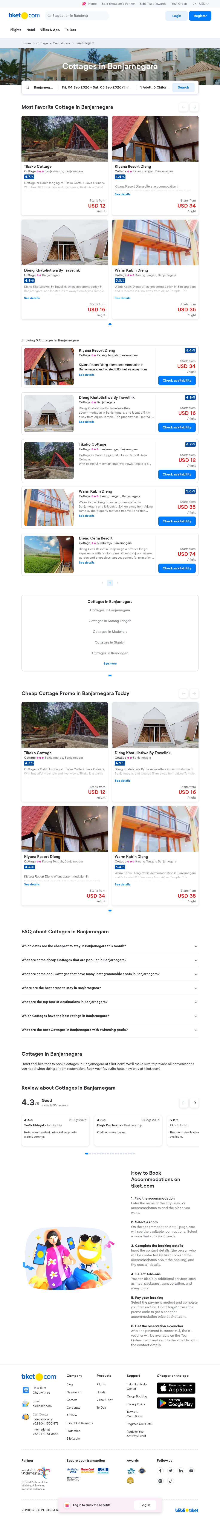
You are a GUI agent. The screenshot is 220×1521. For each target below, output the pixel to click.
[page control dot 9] (108, 1153)
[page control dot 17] (129, 1153)
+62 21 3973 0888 (46, 1434)
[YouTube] (191, 1470)
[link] (176, 16)
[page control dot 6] (100, 1153)
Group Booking (137, 1397)
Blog (70, 1384)
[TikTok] (170, 1481)
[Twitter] (170, 1470)
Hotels (101, 1392)
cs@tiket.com (42, 1406)
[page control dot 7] (103, 1153)
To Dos (101, 1408)
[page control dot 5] (98, 1153)
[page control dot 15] (123, 1153)
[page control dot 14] (121, 1153)
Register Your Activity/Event (136, 1434)
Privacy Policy (136, 1404)
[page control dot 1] (110, 675)
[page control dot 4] (95, 1153)
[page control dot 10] (111, 1153)
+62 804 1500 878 (46, 1424)
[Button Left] (184, 1103)
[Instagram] (160, 1481)
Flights (101, 1384)
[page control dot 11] (113, 1153)
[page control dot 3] (92, 1153)
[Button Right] (194, 1103)
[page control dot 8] (105, 1153)
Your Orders (179, 4)
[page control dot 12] (116, 1153)
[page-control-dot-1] (110, 324)
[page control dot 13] (118, 1153)
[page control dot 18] (131, 1153)
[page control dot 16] (126, 1153)
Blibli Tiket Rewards (153, 4)
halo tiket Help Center (137, 1387)
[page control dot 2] (90, 1153)
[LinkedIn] (180, 1470)
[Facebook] (160, 1470)
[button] (183, 107)
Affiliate (72, 1415)
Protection (73, 1431)
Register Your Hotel (139, 1424)
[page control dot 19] (134, 1153)
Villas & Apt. (105, 1400)
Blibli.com (73, 1439)
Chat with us (41, 1393)
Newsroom (74, 1392)
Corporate (73, 1408)
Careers (72, 1400)
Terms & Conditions (134, 1414)
